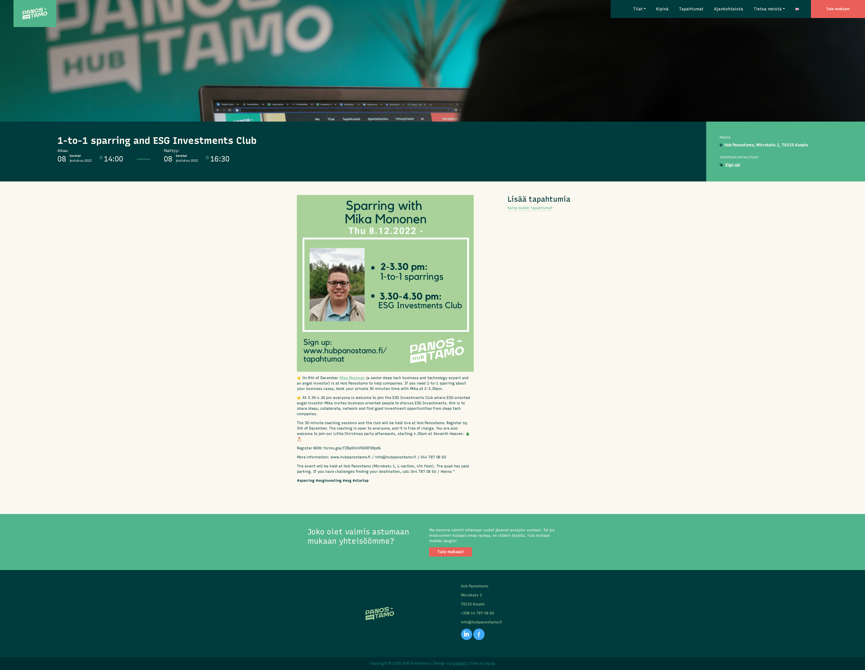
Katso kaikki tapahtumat (530, 208)
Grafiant (459, 663)
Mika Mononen (352, 378)
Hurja (490, 663)
